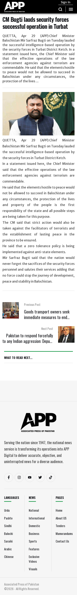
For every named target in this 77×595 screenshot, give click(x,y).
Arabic (8, 549)
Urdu (7, 510)
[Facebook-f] (8, 477)
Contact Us (62, 541)
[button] (60, 9)
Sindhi (8, 525)
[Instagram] (19, 477)
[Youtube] (29, 477)
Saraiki (8, 541)
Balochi (8, 533)
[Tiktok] (50, 477)
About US (61, 518)
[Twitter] (40, 477)
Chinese (9, 556)
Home (59, 510)
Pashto (8, 518)
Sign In (65, 2)
